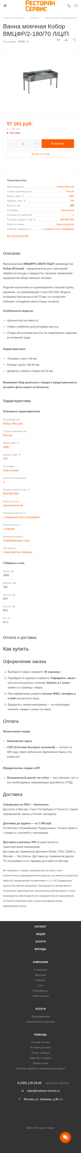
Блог (40, 985)
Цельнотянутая (65, 224)
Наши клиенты (40, 996)
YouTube (55, 1114)
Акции (40, 934)
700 (72, 200)
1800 (71, 196)
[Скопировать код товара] (28, 41)
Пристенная (67, 210)
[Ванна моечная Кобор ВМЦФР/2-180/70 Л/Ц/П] (40, 81)
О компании (40, 969)
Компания (40, 962)
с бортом (9, 528)
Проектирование (40, 1016)
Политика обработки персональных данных (40, 1068)
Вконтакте (26, 1114)
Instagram (36, 1114)
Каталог (40, 926)
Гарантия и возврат (40, 1058)
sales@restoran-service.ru (43, 1090)
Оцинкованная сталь (16, 540)
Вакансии (40, 975)
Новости (40, 980)
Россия (70, 191)
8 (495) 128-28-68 (29, 1083)
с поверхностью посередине (58, 229)
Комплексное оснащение (40, 1021)
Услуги (40, 941)
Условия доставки (40, 1047)
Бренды (41, 949)
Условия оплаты (40, 1042)
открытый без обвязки (17, 552)
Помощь (40, 1034)
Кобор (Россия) (65, 186)
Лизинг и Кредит (40, 1052)
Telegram (45, 1114)
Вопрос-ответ (40, 1063)
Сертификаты (40, 990)
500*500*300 (67, 219)
